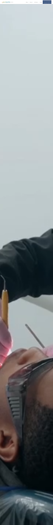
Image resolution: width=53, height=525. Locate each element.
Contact (41, 2)
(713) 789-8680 (47, 1)
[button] (27, 2)
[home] (7, 2)
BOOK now (47, 3)
